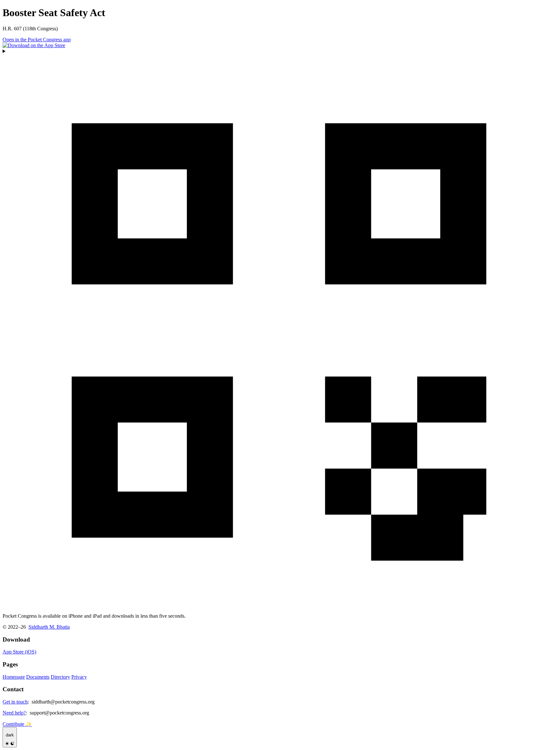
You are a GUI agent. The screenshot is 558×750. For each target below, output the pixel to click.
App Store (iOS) (19, 651)
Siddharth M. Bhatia (49, 627)
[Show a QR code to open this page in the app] (279, 328)
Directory (60, 677)
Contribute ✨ (17, 724)
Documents (37, 677)
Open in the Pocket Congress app (37, 39)
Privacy (79, 677)
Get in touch (15, 701)
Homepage (14, 677)
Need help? (14, 712)
